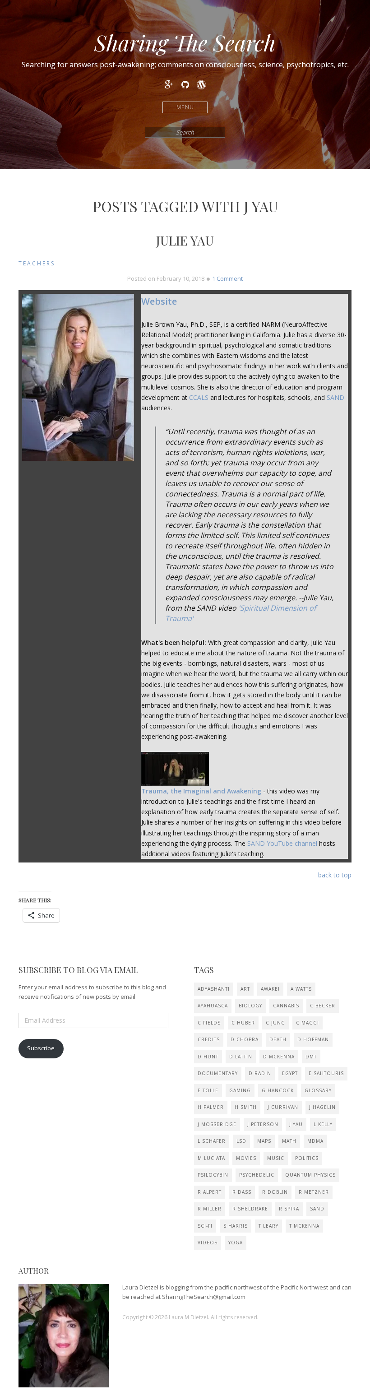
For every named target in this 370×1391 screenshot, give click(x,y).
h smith (246, 1107)
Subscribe (41, 1048)
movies (246, 1158)
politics (307, 1158)
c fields (209, 1023)
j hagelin (322, 1107)
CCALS (198, 397)
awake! (270, 989)
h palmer (211, 1107)
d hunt (208, 1056)
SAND (335, 397)
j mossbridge (217, 1124)
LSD (241, 1141)
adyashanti (214, 989)
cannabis (286, 1005)
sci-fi (205, 1226)
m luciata (211, 1158)
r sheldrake (250, 1209)
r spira (289, 1209)
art (245, 989)
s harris (235, 1226)
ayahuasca (213, 1005)
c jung (275, 1023)
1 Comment (227, 278)
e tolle (208, 1090)
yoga (235, 1242)
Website (159, 301)
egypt (290, 1073)
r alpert (210, 1192)
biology (250, 1005)
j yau (296, 1124)
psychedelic (256, 1175)
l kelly (323, 1124)
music (275, 1158)
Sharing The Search (185, 42)
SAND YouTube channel (282, 843)
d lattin (240, 1056)
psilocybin (213, 1175)
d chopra (245, 1039)
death (278, 1039)
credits (209, 1039)
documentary (218, 1073)
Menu (185, 107)
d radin (260, 1073)
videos (207, 1242)
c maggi (307, 1023)
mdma (315, 1141)
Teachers (36, 263)
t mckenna (304, 1226)
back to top (335, 875)
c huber (243, 1023)
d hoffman (313, 1039)
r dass (241, 1192)
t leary (268, 1226)
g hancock (278, 1090)
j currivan (283, 1107)
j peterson (262, 1124)
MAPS (264, 1141)
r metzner (314, 1192)
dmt (311, 1056)
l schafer (212, 1141)
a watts (301, 989)
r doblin (275, 1192)
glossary (318, 1090)
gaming (240, 1090)
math (289, 1141)
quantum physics (310, 1175)
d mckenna (279, 1056)
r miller (210, 1209)
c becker (322, 1005)
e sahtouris (326, 1073)
